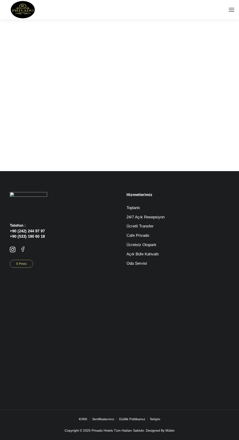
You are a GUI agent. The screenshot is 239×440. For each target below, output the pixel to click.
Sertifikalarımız (103, 419)
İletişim (155, 419)
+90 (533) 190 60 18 (27, 236)
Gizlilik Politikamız (132, 419)
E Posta (21, 263)
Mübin (170, 430)
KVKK (83, 419)
